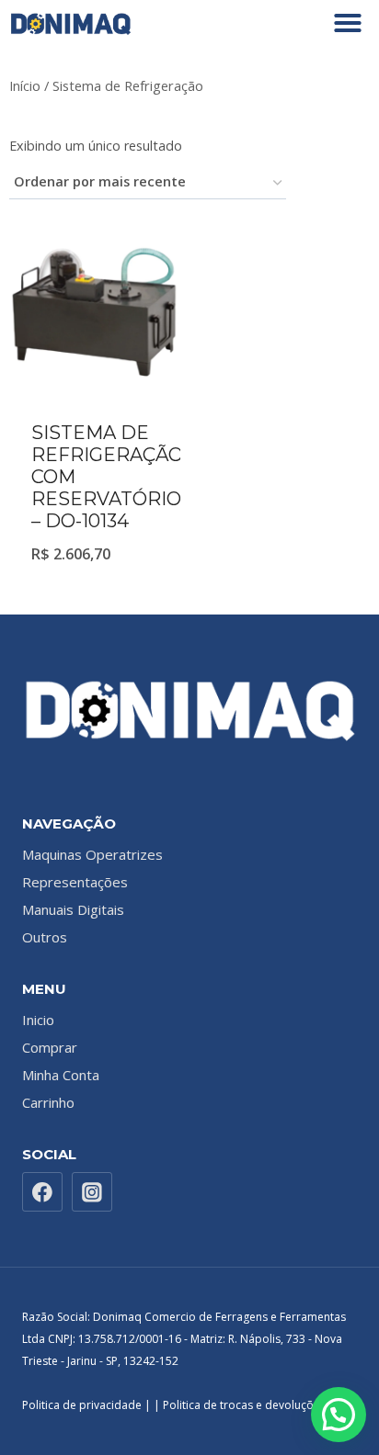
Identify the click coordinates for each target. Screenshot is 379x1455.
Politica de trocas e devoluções (245, 1405)
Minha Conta (60, 1075)
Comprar (49, 1047)
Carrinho (48, 1102)
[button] (348, 23)
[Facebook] (42, 1192)
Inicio (38, 1019)
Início (24, 85)
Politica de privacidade (82, 1405)
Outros (44, 937)
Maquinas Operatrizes (92, 854)
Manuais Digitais (73, 909)
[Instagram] (92, 1192)
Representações (75, 882)
